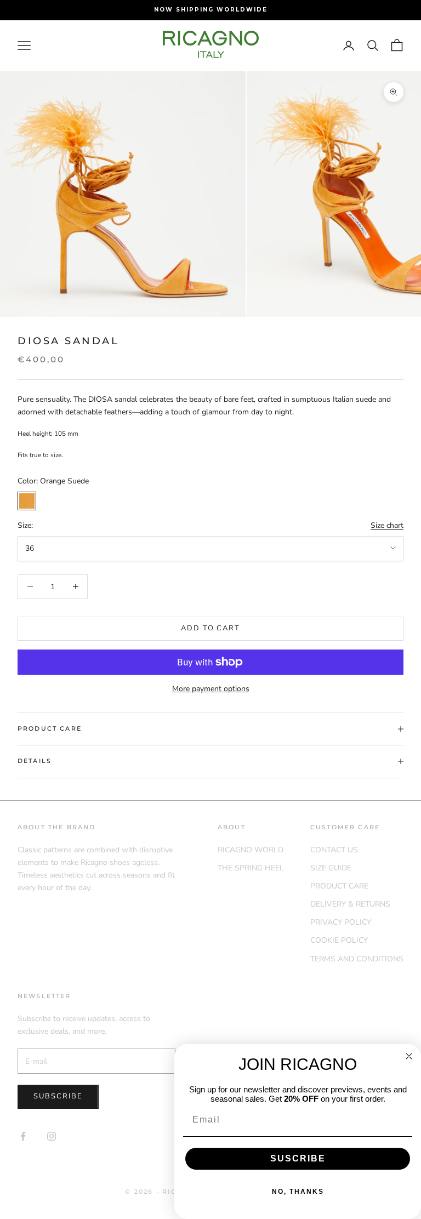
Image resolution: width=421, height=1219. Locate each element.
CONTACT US (334, 850)
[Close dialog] (409, 1056)
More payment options (210, 688)
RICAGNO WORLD (250, 850)
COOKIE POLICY (339, 940)
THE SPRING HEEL (251, 868)
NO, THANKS (298, 1191)
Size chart (387, 525)
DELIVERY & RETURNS (350, 904)
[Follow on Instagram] (51, 1136)
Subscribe (58, 1096)
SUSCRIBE (298, 1158)
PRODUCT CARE (339, 886)
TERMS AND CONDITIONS (356, 959)
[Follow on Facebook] (23, 1136)
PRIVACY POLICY (340, 922)
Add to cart (210, 628)
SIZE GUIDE (330, 868)
